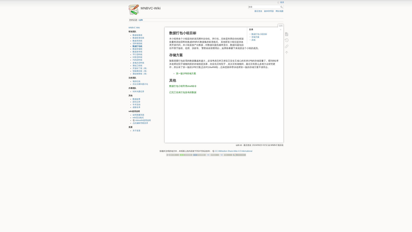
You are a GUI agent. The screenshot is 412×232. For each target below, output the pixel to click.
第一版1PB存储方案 (186, 73)
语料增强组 (137, 43)
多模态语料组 (138, 63)
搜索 (281, 7)
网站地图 (279, 11)
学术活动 (136, 104)
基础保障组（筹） (140, 74)
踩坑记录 (136, 102)
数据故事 (136, 99)
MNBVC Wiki (134, 28)
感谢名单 (136, 107)
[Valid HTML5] (212, 155)
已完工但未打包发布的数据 (182, 92)
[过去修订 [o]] (286, 40)
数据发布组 (137, 52)
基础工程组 (137, 65)
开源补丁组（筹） (140, 68)
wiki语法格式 (138, 117)
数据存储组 (137, 49)
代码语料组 (137, 60)
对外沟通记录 (138, 91)
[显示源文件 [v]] (286, 34)
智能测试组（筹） (140, 71)
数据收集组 (137, 35)
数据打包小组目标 (259, 34)
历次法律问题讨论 (140, 84)
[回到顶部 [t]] (286, 52)
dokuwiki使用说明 (143, 120)
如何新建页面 (138, 115)
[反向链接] (286, 46)
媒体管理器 (269, 11)
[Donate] (186, 155)
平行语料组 (137, 54)
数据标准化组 (138, 38)
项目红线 (136, 81)
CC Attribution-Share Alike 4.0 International (233, 151)
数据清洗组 (137, 41)
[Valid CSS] (226, 155)
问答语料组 (137, 57)
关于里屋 (136, 131)
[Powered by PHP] (199, 155)
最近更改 (258, 11)
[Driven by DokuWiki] (239, 155)
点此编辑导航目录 (140, 123)
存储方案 (255, 37)
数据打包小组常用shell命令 (183, 86)
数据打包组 (137, 46)
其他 (253, 40)
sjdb (141, 20)
